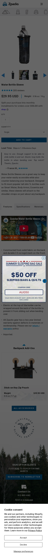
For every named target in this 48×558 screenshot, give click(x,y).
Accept (23, 537)
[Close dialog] (43, 258)
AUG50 (24, 292)
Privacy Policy (35, 530)
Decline (23, 544)
